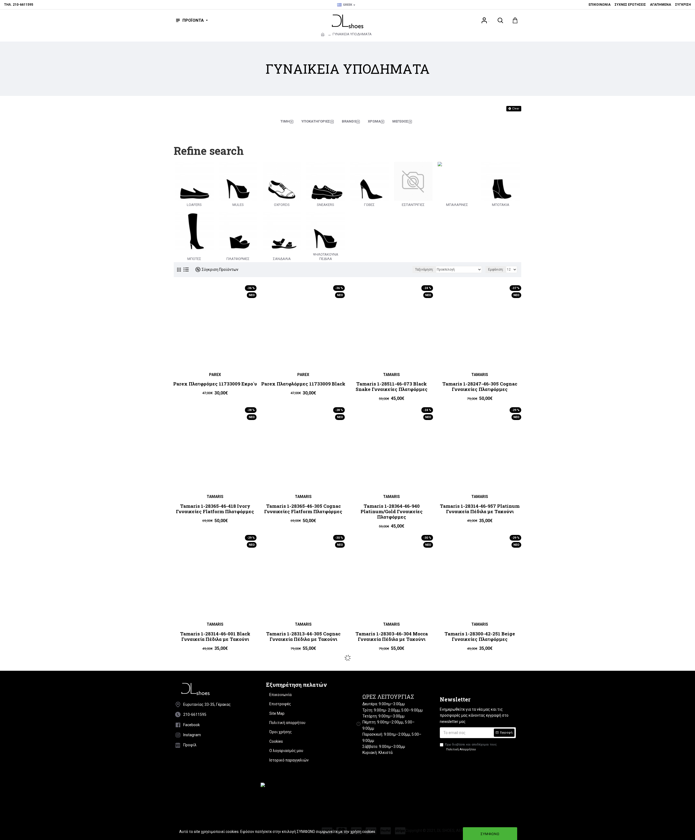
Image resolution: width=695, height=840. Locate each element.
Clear (515, 108)
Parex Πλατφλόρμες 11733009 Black (303, 384)
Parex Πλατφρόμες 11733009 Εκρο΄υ (215, 384)
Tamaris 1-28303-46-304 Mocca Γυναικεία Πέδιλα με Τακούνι (391, 636)
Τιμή (285, 121)
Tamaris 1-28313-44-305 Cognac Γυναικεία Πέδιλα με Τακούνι (303, 636)
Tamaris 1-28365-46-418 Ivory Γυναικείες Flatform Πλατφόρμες (215, 509)
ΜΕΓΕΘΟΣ (400, 121)
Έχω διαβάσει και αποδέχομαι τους (471, 747)
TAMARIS (391, 374)
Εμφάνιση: (496, 269)
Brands (349, 121)
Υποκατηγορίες (315, 121)
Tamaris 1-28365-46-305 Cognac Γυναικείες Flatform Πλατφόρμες (303, 509)
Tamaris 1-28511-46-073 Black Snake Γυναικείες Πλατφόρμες (392, 386)
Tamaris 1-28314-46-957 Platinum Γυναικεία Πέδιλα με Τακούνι (480, 509)
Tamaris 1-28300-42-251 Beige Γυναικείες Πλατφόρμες (479, 636)
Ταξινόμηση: (424, 269)
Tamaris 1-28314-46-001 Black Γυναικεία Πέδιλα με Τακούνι (215, 636)
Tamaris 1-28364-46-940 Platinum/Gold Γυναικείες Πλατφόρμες (392, 511)
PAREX (215, 374)
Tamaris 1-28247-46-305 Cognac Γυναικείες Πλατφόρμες (479, 386)
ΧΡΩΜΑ (374, 121)
